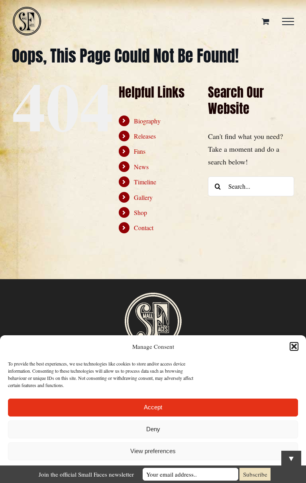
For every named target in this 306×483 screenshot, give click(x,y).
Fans (139, 151)
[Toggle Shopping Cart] (265, 21)
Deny (153, 429)
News (141, 166)
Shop (140, 212)
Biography (147, 121)
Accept (153, 407)
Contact (143, 227)
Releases (145, 136)
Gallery (143, 197)
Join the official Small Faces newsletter (86, 474)
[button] (294, 346)
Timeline (145, 182)
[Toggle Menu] (288, 21)
